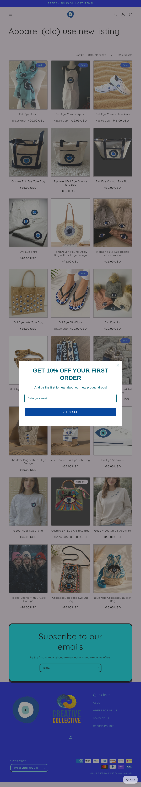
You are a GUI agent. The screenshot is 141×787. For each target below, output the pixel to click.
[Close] (118, 365)
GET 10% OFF (71, 412)
